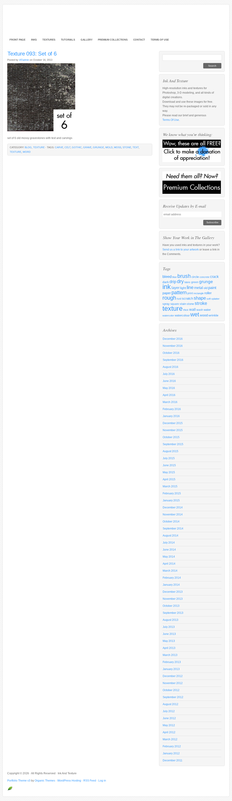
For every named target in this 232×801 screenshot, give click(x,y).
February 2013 (172, 662)
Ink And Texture (116, 22)
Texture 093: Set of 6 (32, 54)
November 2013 (173, 598)
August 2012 (170, 704)
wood (204, 315)
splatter (215, 298)
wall (192, 309)
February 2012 (172, 746)
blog (28, 147)
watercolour (182, 315)
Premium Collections (112, 39)
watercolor (168, 315)
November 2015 (173, 430)
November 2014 (173, 514)
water (207, 309)
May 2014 (169, 556)
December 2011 (172, 760)
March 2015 (170, 486)
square (174, 304)
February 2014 (172, 577)
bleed (167, 276)
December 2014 (173, 507)
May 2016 (169, 388)
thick (185, 309)
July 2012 (169, 711)
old (206, 288)
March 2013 (170, 655)
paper (166, 293)
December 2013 (173, 591)
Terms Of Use (160, 39)
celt (67, 147)
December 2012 (173, 676)
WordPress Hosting (69, 780)
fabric (187, 282)
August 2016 (170, 367)
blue (174, 277)
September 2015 (173, 444)
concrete (204, 277)
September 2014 (173, 528)
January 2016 (171, 416)
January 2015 (171, 500)
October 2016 (171, 352)
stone (127, 147)
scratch (187, 298)
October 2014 (171, 521)
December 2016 (173, 338)
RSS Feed (89, 780)
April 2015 (169, 479)
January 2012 (171, 753)
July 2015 (169, 458)
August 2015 (170, 451)
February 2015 (172, 493)
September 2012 (173, 697)
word (27, 151)
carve (59, 147)
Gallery (86, 39)
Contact (139, 39)
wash (199, 309)
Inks (34, 39)
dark (165, 282)
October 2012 (171, 690)
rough (169, 298)
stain (183, 304)
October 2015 (171, 437)
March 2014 (170, 570)
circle (195, 277)
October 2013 (171, 605)
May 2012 (169, 725)
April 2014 (169, 563)
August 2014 (170, 535)
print (190, 293)
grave (87, 147)
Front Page (17, 39)
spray (166, 304)
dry (180, 281)
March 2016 (170, 402)
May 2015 (169, 472)
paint (212, 287)
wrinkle (213, 315)
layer (175, 288)
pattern (179, 292)
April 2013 (169, 648)
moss (117, 147)
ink (166, 286)
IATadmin (24, 59)
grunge (98, 147)
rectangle (198, 293)
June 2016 (169, 381)
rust (179, 298)
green (194, 282)
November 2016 (173, 345)
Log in (102, 780)
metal (198, 288)
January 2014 (171, 584)
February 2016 (172, 409)
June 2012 (169, 718)
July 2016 (169, 374)
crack (214, 276)
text (136, 147)
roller (208, 293)
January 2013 (171, 669)
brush (184, 276)
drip (172, 281)
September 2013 (173, 612)
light (183, 288)
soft (209, 298)
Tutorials (68, 39)
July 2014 (169, 542)
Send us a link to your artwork (180, 249)
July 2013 (169, 627)
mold (109, 147)
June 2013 (169, 634)
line (190, 287)
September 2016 (173, 360)
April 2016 (169, 395)
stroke (201, 303)
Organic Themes (45, 780)
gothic (77, 147)
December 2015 (173, 423)
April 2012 (169, 732)
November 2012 (173, 683)
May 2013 (169, 641)
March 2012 (170, 739)
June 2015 (169, 465)
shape (200, 298)
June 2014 (169, 549)
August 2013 (170, 619)
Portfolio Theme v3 (18, 780)
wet (194, 314)
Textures (48, 39)
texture (39, 147)
